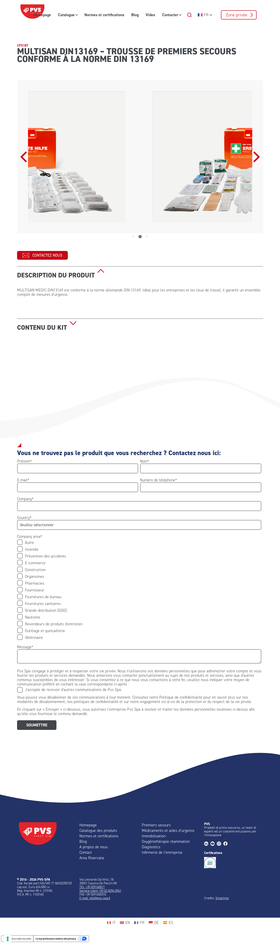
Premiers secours (156, 825)
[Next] (255, 156)
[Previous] (24, 156)
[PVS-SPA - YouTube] (213, 844)
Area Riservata (91, 858)
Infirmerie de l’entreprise (162, 852)
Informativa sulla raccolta (17, 938)
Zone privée (236, 15)
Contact (85, 852)
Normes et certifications (104, 15)
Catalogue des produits (98, 830)
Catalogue (66, 15)
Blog (135, 15)
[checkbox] (139, 590)
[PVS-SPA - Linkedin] (207, 844)
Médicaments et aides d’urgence (168, 830)
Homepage (42, 15)
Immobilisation (154, 836)
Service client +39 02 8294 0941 (100, 891)
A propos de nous (93, 847)
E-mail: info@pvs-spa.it (94, 898)
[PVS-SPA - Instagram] (220, 844)
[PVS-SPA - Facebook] (226, 844)
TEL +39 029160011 (92, 887)
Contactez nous (47, 255)
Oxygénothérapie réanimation (166, 841)
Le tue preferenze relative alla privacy (56, 938)
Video (150, 15)
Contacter (170, 15)
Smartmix (222, 898)
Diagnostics (151, 847)
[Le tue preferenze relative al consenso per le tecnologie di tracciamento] (8, 939)
